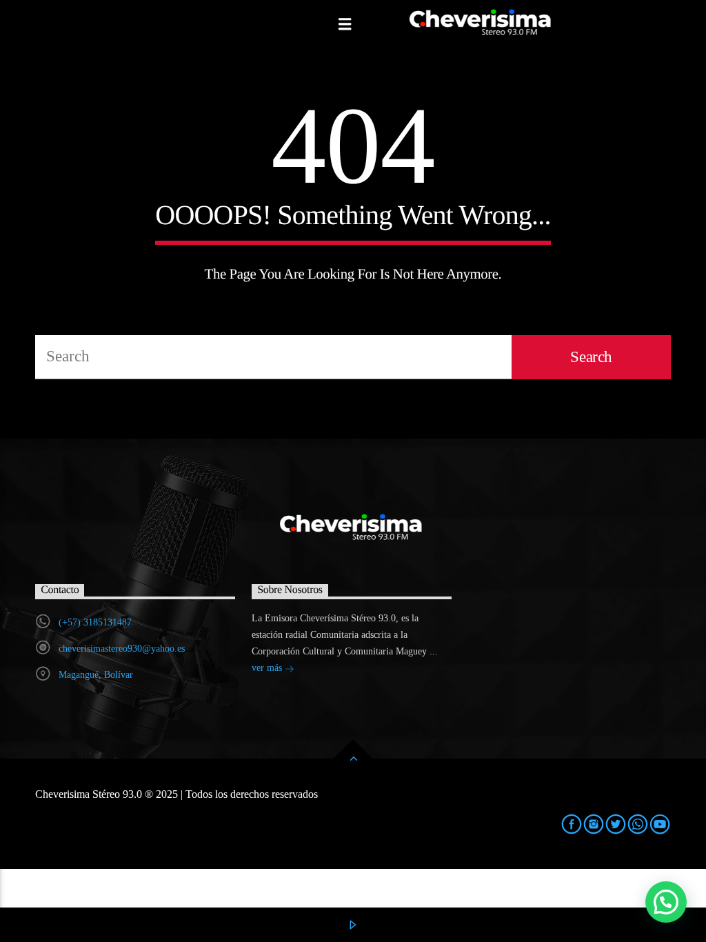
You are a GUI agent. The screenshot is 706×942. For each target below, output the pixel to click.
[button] (666, 902)
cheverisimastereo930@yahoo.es (122, 648)
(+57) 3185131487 (95, 622)
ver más (268, 668)
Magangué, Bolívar (96, 675)
